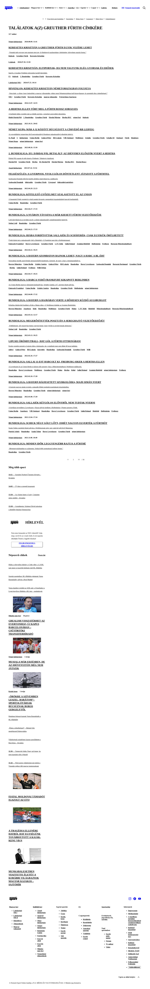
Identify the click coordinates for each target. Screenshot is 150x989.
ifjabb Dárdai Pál (15, 117)
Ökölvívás (64, 925)
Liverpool (52, 182)
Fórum (108, 941)
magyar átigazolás (50, 97)
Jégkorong (87, 925)
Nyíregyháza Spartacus (67, 97)
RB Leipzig (57, 138)
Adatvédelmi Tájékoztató (133, 958)
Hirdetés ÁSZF (133, 951)
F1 (77, 8)
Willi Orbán (41, 268)
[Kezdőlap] (9, 8)
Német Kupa (13, 141)
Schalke (88, 138)
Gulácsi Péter (46, 138)
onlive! (11, 350)
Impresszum (132, 911)
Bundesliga (24, 203)
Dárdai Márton (54, 117)
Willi (88, 350)
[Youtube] (139, 898)
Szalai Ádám (36, 431)
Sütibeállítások (134, 967)
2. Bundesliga (25, 76)
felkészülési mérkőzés (65, 182)
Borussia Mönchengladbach (121, 244)
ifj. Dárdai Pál (44, 162)
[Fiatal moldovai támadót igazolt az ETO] (27, 788)
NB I (10, 97)
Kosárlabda (87, 922)
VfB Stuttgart (68, 138)
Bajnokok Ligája (41, 932)
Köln (34, 309)
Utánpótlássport (110, 19)
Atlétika (64, 911)
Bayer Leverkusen (32, 244)
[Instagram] (130, 898)
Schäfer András (41, 264)
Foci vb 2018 (40, 940)
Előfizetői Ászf (133, 954)
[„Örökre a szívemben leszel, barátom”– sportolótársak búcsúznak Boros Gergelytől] (27, 687)
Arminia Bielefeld (83, 244)
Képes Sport (80, 19)
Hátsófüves (18, 921)
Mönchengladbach (103, 309)
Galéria (104, 8)
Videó (108, 947)
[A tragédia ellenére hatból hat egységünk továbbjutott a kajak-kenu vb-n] (27, 822)
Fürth (127, 138)
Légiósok (12, 62)
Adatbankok (24, 8)
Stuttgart (119, 138)
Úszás (63, 914)
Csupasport (89, 19)
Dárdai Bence (81, 162)
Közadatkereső (133, 948)
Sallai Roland (70, 244)
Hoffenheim (96, 244)
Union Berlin (34, 138)
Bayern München (15, 264)
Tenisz (63, 928)
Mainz (74, 309)
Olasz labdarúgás (41, 922)
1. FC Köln (59, 244)
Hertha (34, 162)
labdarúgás (24, 138)
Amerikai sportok (86, 929)
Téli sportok (63, 937)
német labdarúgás (26, 141)
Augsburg (27, 309)
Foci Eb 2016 (40, 945)
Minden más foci (15, 616)
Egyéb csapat (85, 938)
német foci (77, 117)
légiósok (11, 56)
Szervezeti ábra (134, 940)
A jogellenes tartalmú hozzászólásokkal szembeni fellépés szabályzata (134, 921)
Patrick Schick (14, 431)
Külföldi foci (37, 907)
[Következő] (79, 459)
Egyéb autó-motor (108, 936)
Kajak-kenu (13, 691)
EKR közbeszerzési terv (133, 935)
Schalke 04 (110, 138)
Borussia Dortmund (120, 264)
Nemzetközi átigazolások (41, 955)
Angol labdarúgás (15, 168)
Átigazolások (18, 924)
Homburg (134, 138)
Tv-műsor (109, 944)
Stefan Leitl (13, 223)
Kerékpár (64, 922)
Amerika (71, 8)
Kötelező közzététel (131, 929)
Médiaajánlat (133, 914)
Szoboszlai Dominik (16, 182)
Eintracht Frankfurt (16, 244)
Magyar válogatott (17, 928)
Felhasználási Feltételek (133, 963)
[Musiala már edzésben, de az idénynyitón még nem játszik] (27, 653)
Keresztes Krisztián (37, 56)
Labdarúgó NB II (18, 917)
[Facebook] (134, 898)
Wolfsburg (79, 138)
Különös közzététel (131, 944)
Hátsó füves (99, 19)
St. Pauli (12, 138)
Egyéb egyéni (63, 932)
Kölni (73, 370)
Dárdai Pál (13, 162)
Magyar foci (13, 907)
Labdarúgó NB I (15, 83)
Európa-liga (41, 936)
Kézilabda (86, 919)
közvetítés (41, 350)
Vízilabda (86, 934)
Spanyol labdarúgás (41, 917)
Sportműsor (69, 19)
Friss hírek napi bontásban (55, 19)
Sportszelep (106, 907)
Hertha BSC (66, 117)
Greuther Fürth (22, 56)
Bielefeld (91, 309)
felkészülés (29, 182)
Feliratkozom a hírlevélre (27, 544)
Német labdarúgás (15, 42)
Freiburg (105, 244)
